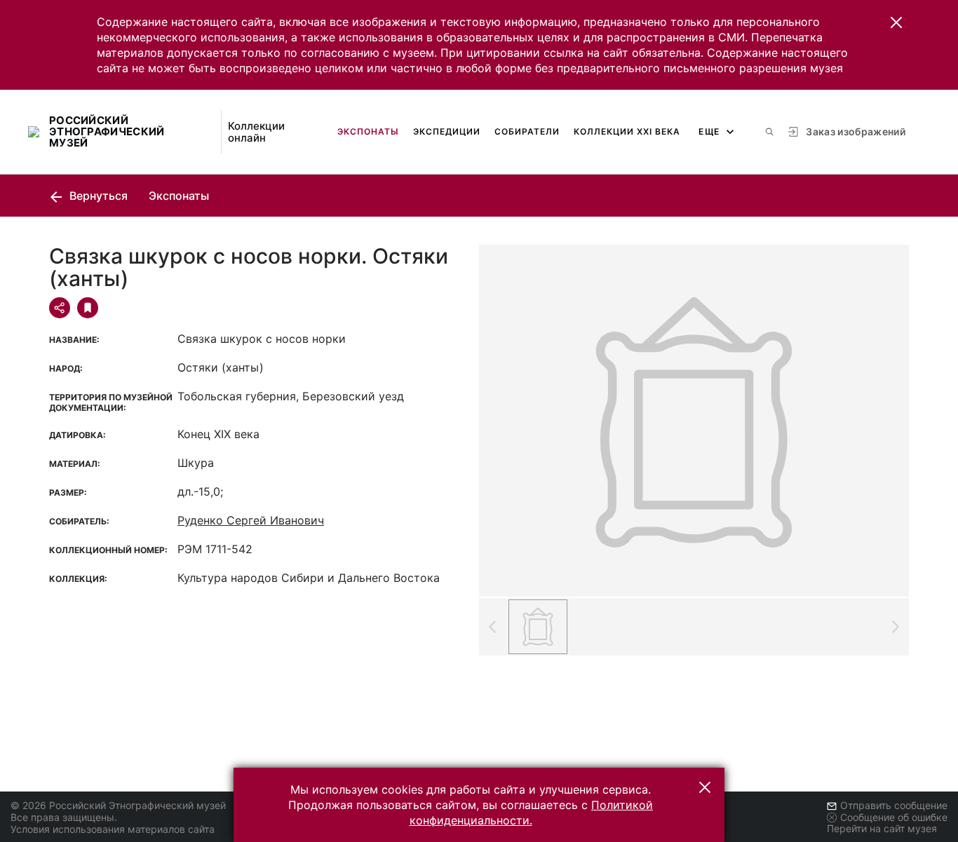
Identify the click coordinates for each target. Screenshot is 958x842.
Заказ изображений (855, 131)
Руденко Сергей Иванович (250, 520)
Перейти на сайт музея (882, 828)
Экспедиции (446, 131)
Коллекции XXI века (627, 131)
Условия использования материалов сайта (113, 829)
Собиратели (527, 131)
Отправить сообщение (893, 805)
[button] (896, 22)
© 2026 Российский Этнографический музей (118, 805)
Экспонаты (368, 131)
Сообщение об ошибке (893, 817)
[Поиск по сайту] (769, 132)
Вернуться (97, 196)
